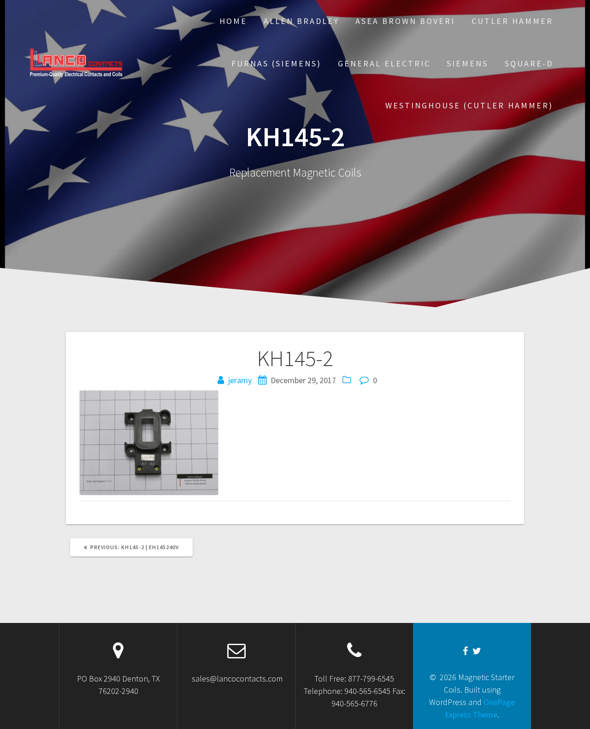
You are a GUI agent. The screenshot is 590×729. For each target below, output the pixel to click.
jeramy (240, 380)
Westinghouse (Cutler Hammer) (469, 105)
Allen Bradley (301, 21)
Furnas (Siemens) (276, 63)
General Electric (384, 63)
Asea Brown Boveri (405, 21)
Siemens (467, 63)
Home (233, 21)
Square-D (529, 63)
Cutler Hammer (512, 21)
